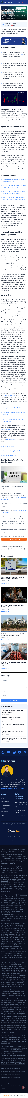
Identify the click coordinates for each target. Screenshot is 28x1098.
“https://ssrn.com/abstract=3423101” (13, 1064)
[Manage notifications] (23, 1087)
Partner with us (12, 837)
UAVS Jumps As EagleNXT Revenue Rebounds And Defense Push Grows (14, 739)
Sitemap (3, 1088)
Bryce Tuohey (11, 16)
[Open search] (19, 2)
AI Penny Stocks (8, 446)
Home (4, 837)
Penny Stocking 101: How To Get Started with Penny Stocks (20, 805)
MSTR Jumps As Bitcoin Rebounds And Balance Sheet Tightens (12, 718)
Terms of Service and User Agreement (10, 1068)
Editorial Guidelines (5, 1077)
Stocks (3, 808)
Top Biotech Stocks (9, 455)
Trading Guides (5, 805)
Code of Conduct (16, 1074)
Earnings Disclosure (20, 1071)
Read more (4, 583)
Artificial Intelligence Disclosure (8, 1083)
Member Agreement (6, 1074)
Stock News (5, 802)
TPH (21, 54)
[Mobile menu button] (25, 2)
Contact (14, 841)
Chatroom (22, 837)
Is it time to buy (10, 23)
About (3, 815)
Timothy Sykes (8, 395)
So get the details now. (14, 539)
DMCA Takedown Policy (6, 1080)
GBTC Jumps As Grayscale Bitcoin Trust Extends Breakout (12, 711)
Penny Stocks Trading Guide (11, 408)
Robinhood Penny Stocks (11, 451)
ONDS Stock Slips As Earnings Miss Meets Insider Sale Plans (13, 725)
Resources (4, 812)
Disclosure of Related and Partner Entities (11, 1086)
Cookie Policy (20, 1083)
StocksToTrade (5, 430)
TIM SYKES (4, 15)
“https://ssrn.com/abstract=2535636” (13, 1055)
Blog (2, 798)
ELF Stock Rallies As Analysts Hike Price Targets (12, 732)
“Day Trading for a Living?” (9, 925)
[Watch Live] (22, 2)
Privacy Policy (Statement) (8, 1071)
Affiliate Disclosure (15, 1077)
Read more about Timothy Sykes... (13, 788)
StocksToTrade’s (11, 440)
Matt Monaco (13, 18)
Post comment (14, 700)
